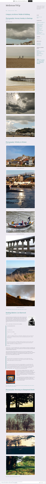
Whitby (20, 309)
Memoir (38, 60)
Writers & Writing (14, 385)
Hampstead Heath (15, 476)
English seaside (19, 138)
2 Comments (28, 138)
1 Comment (25, 309)
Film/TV (40, 59)
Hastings (22, 138)
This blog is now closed (11, 10)
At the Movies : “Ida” (39, 29)
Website (16, 10)
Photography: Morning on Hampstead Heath (20, 389)
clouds (17, 138)
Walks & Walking (12, 138)
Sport (37, 61)
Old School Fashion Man (39, 28)
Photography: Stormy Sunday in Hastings (19, 18)
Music (40, 60)
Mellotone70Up (13, 5)
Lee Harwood (19, 385)
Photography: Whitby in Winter (16, 142)
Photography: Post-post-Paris (40, 24)
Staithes (18, 309)
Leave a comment (14, 386)
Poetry (30, 385)
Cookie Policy (15, 482)
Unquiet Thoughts (39, 44)
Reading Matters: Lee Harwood (16, 313)
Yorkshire (22, 309)
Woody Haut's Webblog (39, 55)
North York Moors (16, 309)
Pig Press (29, 385)
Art (38, 59)
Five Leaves (38, 50)
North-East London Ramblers (24, 385)
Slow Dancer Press (9, 386)
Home (6, 10)
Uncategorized (39, 61)
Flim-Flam (9, 138)
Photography (42, 60)
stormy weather (25, 138)
